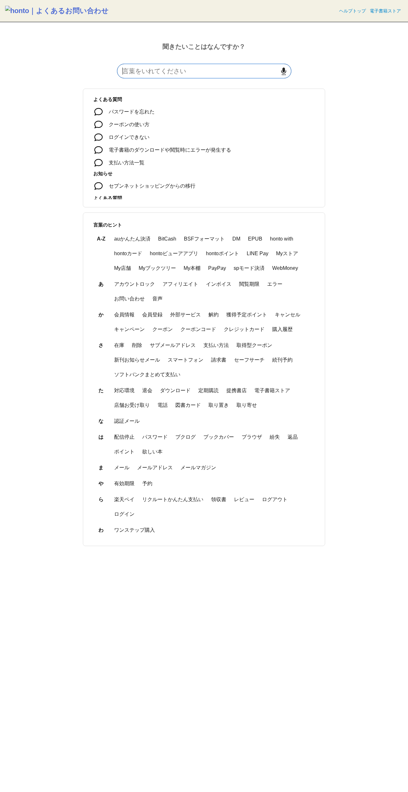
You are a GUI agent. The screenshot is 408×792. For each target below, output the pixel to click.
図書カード (188, 405)
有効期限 (124, 483)
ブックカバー (218, 437)
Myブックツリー (157, 268)
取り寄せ (247, 405)
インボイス (218, 284)
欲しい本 (152, 451)
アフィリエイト (180, 284)
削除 (137, 345)
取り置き (218, 405)
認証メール (127, 421)
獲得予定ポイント (246, 314)
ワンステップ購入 (134, 530)
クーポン (162, 329)
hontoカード (128, 253)
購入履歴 (282, 329)
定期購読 (208, 390)
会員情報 (124, 314)
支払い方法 (216, 345)
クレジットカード (244, 329)
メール (121, 467)
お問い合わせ (129, 298)
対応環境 (124, 390)
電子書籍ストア (385, 10)
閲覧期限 (249, 284)
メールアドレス (155, 467)
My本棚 (192, 268)
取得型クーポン (254, 345)
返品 (293, 437)
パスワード (155, 437)
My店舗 (122, 268)
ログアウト (275, 499)
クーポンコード (198, 329)
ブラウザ (252, 437)
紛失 (275, 437)
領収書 (218, 499)
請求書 (218, 360)
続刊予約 (282, 360)
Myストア (287, 253)
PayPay (217, 268)
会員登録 (152, 314)
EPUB (255, 238)
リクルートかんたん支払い (172, 499)
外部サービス (185, 314)
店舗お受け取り (132, 405)
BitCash (167, 238)
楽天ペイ (124, 499)
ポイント (124, 451)
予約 (147, 483)
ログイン (124, 514)
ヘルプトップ (352, 10)
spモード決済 (249, 268)
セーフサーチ (249, 360)
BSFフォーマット (204, 238)
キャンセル (287, 314)
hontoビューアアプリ (174, 253)
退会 (147, 390)
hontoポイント (222, 253)
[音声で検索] (283, 71)
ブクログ (185, 437)
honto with (281, 238)
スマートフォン (185, 360)
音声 (157, 298)
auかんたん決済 (132, 238)
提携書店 (236, 390)
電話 (162, 405)
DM (236, 238)
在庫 (119, 345)
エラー (274, 284)
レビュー (244, 499)
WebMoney (285, 268)
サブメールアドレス (173, 345)
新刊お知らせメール (137, 360)
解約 (213, 314)
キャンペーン (129, 329)
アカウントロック (134, 284)
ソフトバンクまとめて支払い (147, 374)
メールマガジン (198, 467)
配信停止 (124, 437)
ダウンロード (175, 390)
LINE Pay (257, 253)
